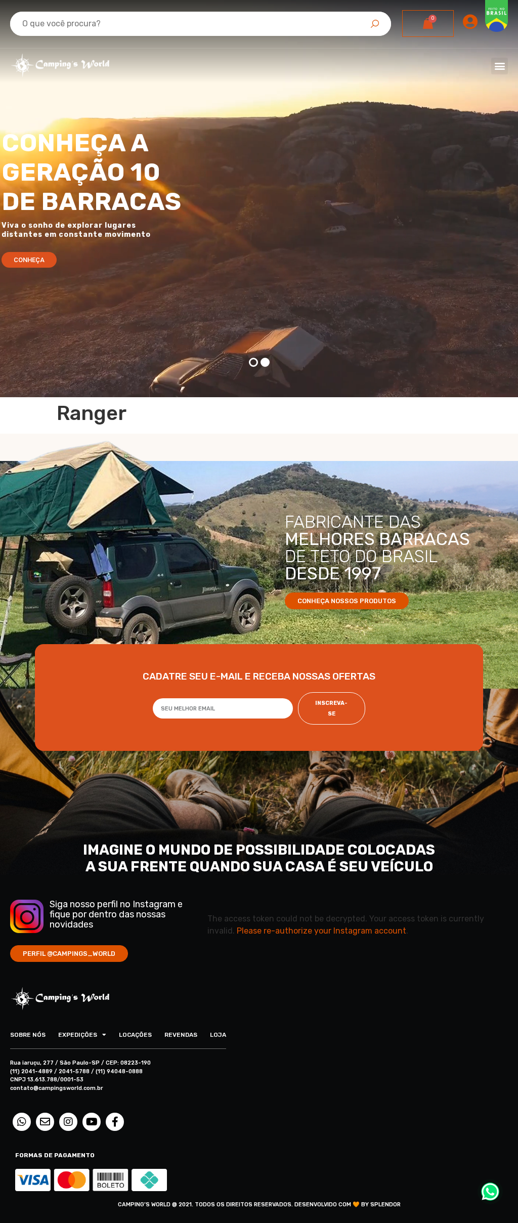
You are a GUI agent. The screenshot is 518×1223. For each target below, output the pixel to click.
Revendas (180, 1034)
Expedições (77, 1034)
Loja (218, 1034)
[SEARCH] (375, 24)
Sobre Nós (28, 1034)
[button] (499, 66)
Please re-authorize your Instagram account (321, 931)
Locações (135, 1034)
